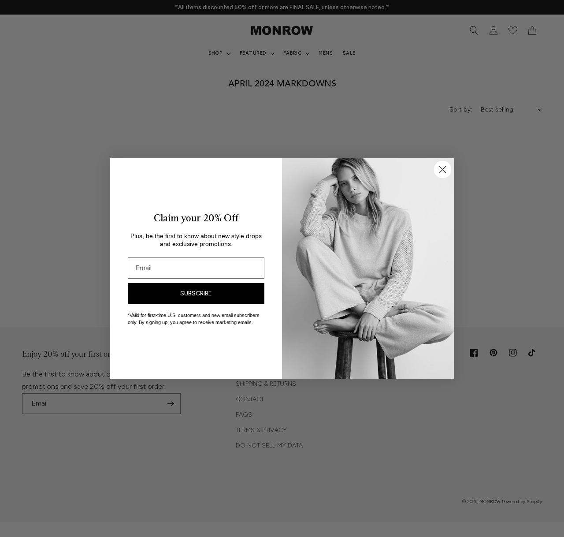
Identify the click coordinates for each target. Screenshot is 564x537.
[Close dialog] (442, 169)
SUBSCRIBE (196, 293)
